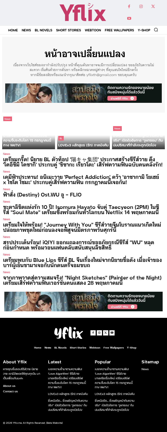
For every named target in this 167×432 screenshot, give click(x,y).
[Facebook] (129, 7)
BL (61, 138)
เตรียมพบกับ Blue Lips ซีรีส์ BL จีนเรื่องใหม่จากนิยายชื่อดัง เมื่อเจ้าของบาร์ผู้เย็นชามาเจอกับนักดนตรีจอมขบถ (82, 262)
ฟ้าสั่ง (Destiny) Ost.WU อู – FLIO (42, 194)
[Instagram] (141, 7)
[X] (153, 7)
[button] (156, 29)
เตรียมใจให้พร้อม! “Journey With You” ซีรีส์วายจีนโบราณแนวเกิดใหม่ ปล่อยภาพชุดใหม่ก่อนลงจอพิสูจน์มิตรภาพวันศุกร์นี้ (82, 227)
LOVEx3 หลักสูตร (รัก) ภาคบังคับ (68, 393)
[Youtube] (129, 19)
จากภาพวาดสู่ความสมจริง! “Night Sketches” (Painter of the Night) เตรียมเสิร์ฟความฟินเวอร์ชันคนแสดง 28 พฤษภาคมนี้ (82, 279)
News (8, 118)
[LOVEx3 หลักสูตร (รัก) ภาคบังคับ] (83, 132)
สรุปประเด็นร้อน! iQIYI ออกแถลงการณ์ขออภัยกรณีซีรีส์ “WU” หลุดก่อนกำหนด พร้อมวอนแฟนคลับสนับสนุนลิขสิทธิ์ (78, 244)
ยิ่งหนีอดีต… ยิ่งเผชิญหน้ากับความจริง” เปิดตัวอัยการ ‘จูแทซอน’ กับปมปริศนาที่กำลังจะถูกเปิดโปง (68, 404)
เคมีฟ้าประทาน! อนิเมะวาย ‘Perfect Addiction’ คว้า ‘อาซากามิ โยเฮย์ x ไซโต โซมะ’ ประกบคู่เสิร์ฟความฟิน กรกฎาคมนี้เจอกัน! (81, 179)
